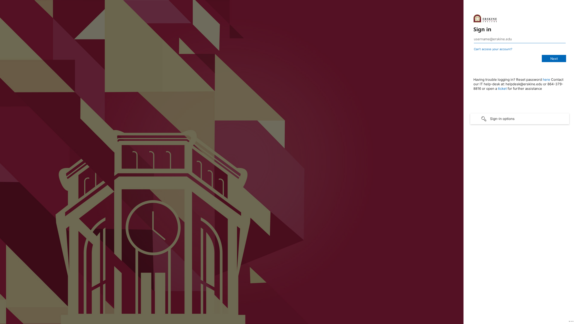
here (546, 79)
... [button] (571, 320)
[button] (519, 118)
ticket (502, 88)
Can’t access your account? (493, 49)
